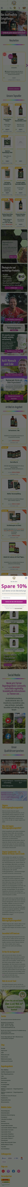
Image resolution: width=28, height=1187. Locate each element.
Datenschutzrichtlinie (18, 608)
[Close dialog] (26, 578)
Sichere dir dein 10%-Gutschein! (14, 601)
